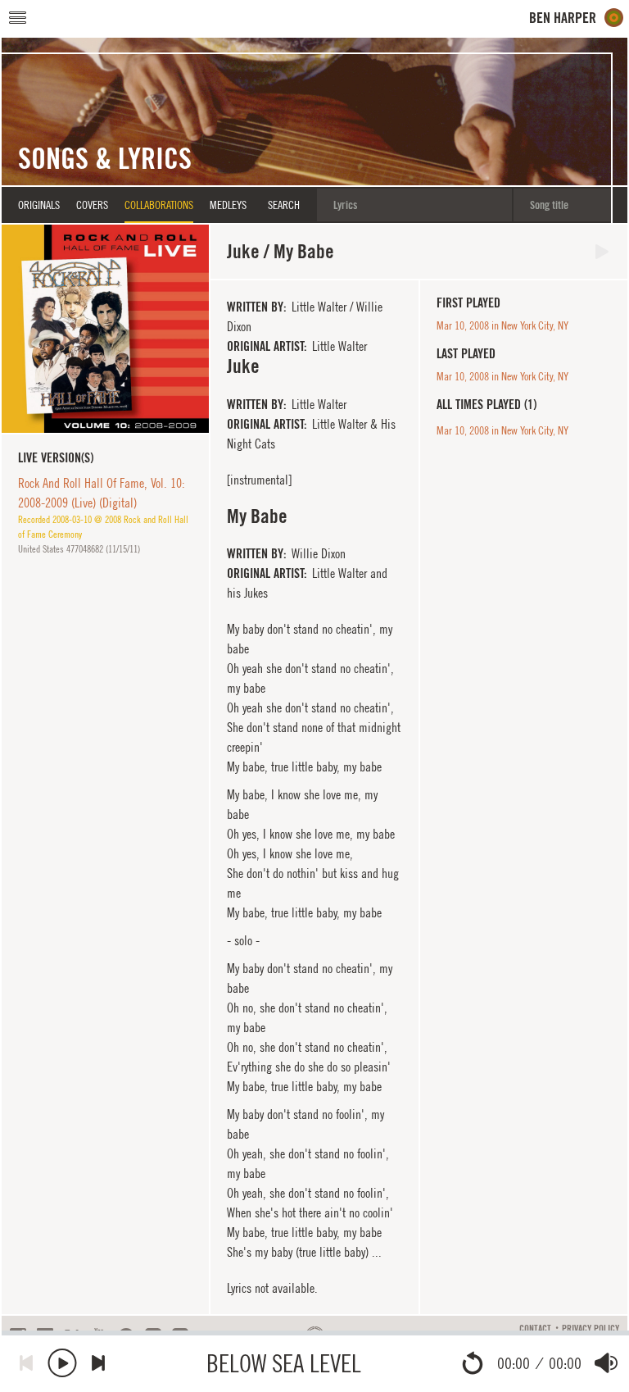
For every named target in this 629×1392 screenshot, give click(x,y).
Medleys (228, 205)
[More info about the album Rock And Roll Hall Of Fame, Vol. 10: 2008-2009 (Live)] (105, 328)
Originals (39, 205)
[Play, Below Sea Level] (62, 1363)
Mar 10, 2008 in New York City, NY (502, 325)
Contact (535, 1329)
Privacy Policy (590, 1329)
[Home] (576, 17)
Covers (92, 205)
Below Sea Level (283, 1363)
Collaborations (158, 205)
